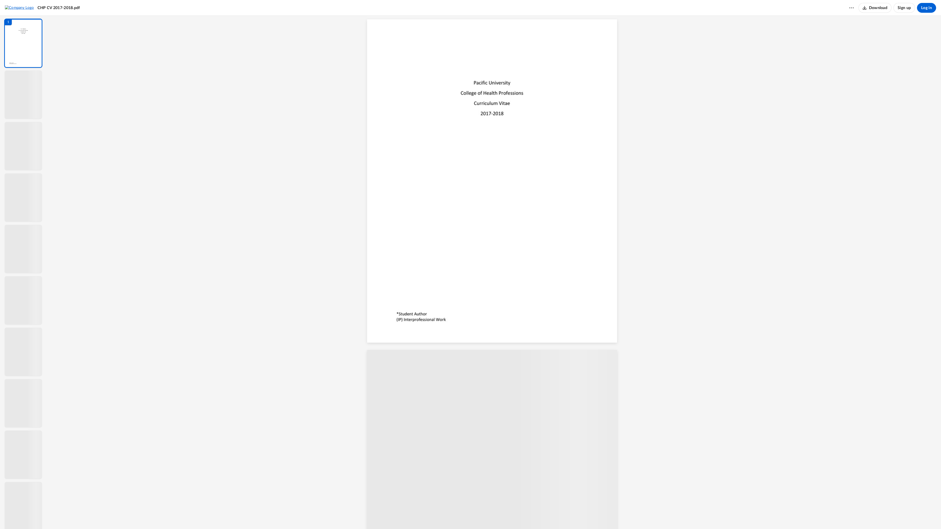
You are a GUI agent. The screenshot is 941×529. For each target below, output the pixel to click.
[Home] (19, 7)
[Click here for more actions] (851, 8)
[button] (23, 43)
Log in (926, 8)
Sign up (904, 8)
